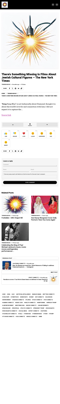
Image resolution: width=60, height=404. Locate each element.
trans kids (27, 314)
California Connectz (19, 263)
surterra (44, 311)
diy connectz (40, 297)
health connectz (30, 302)
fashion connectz (18, 300)
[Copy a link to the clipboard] (21, 88)
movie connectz (31, 305)
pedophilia (16, 308)
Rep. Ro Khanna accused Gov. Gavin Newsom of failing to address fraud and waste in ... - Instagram (33, 266)
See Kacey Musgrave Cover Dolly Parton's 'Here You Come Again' (44, 219)
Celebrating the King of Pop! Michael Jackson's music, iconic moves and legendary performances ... (14, 248)
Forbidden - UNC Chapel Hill (12, 218)
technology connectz (10, 314)
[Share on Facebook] (9, 88)
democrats (24, 297)
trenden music (37, 314)
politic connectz (26, 308)
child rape (6, 297)
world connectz (32, 316)
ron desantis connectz (10, 311)
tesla (20, 314)
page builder (6, 308)
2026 (9, 294)
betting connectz (48, 294)
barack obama (37, 294)
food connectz (37, 300)
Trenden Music (6, 84)
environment (7, 300)
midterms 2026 (20, 305)
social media (23, 311)
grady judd (19, 302)
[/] (53, 4)
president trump (39, 308)
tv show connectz (8, 316)
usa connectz (20, 316)
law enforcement (8, 305)
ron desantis (50, 308)
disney (32, 297)
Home (3, 93)
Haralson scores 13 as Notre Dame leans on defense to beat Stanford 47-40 (25, 280)
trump (52, 314)
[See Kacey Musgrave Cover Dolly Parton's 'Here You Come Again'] (44, 204)
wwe (40, 316)
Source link (6, 115)
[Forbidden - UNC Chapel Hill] (15, 204)
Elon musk (49, 297)
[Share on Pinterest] (15, 88)
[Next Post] (53, 279)
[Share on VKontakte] (18, 88)
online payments (44, 305)
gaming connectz (8, 302)
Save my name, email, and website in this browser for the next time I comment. (24, 174)
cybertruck (15, 297)
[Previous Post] (6, 265)
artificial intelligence (24, 294)
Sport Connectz (34, 277)
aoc (13, 294)
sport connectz (34, 311)
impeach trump (51, 302)
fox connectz (48, 300)
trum (45, 314)
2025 (4, 294)
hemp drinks (41, 302)
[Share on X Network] (12, 88)
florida (28, 300)
